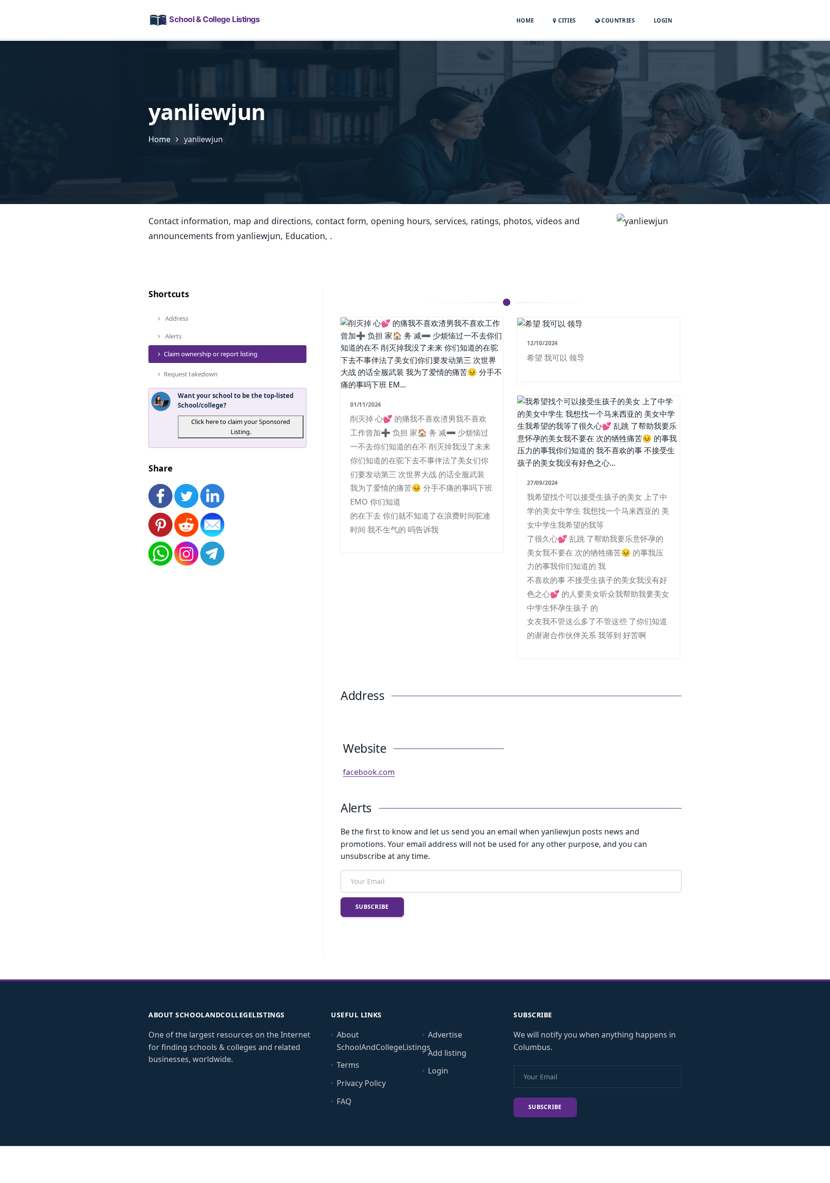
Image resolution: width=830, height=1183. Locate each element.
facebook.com (369, 772)
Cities (566, 20)
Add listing (447, 1053)
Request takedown (191, 374)
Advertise (445, 1034)
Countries (617, 20)
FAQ (344, 1101)
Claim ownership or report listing (210, 354)
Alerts (173, 336)
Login (663, 20)
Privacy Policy (361, 1083)
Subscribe (372, 907)
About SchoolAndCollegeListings (383, 1040)
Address (176, 318)
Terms (348, 1065)
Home (525, 20)
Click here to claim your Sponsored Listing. (240, 426)
